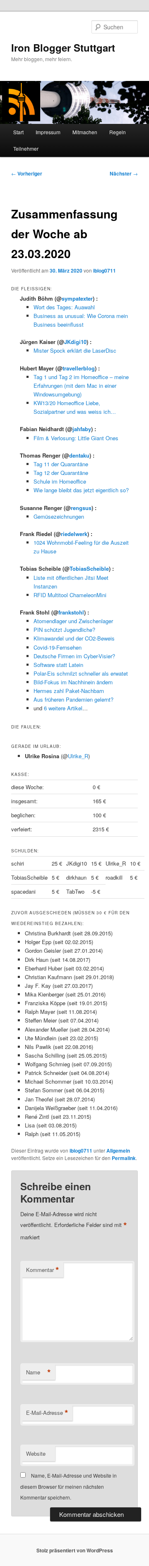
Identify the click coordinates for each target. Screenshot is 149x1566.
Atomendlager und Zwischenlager (73, 621)
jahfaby (81, 429)
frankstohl (71, 612)
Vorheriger (26, 173)
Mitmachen (84, 131)
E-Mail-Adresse (47, 1412)
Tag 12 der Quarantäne (61, 473)
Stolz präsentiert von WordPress (74, 1550)
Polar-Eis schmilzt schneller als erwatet (81, 673)
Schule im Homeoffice (60, 481)
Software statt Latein (58, 665)
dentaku (79, 455)
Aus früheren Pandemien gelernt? (73, 699)
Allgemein (118, 1150)
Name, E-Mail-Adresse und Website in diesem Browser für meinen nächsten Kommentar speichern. (68, 1486)
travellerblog (78, 368)
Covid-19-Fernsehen (58, 647)
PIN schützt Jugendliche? (64, 630)
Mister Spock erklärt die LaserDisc (75, 350)
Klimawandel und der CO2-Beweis (74, 638)
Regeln (117, 131)
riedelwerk (74, 534)
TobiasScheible (89, 568)
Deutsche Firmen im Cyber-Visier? (74, 656)
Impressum (48, 131)
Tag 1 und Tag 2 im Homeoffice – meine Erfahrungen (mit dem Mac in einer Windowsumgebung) (81, 385)
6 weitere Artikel (63, 708)
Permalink (124, 1158)
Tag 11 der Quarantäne (61, 464)
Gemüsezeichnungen (59, 516)
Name (38, 1372)
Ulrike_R (78, 756)
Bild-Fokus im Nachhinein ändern (73, 682)
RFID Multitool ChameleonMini (70, 595)
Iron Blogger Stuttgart (63, 47)
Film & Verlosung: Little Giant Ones (76, 438)
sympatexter (77, 298)
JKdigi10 (75, 342)
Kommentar (42, 1270)
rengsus (81, 508)
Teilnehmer (25, 148)
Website (36, 1453)
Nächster (124, 173)
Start (18, 131)
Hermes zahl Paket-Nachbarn (69, 691)
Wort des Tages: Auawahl (64, 307)
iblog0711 (104, 270)
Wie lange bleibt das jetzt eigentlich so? (81, 490)
